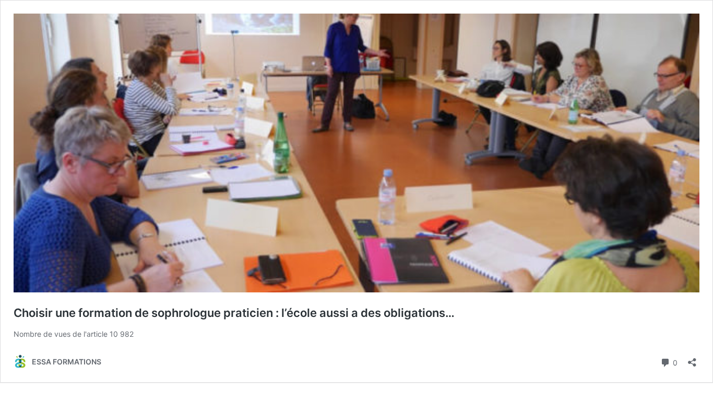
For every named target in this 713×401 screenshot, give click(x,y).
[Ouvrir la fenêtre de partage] (692, 359)
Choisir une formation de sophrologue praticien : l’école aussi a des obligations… (234, 313)
